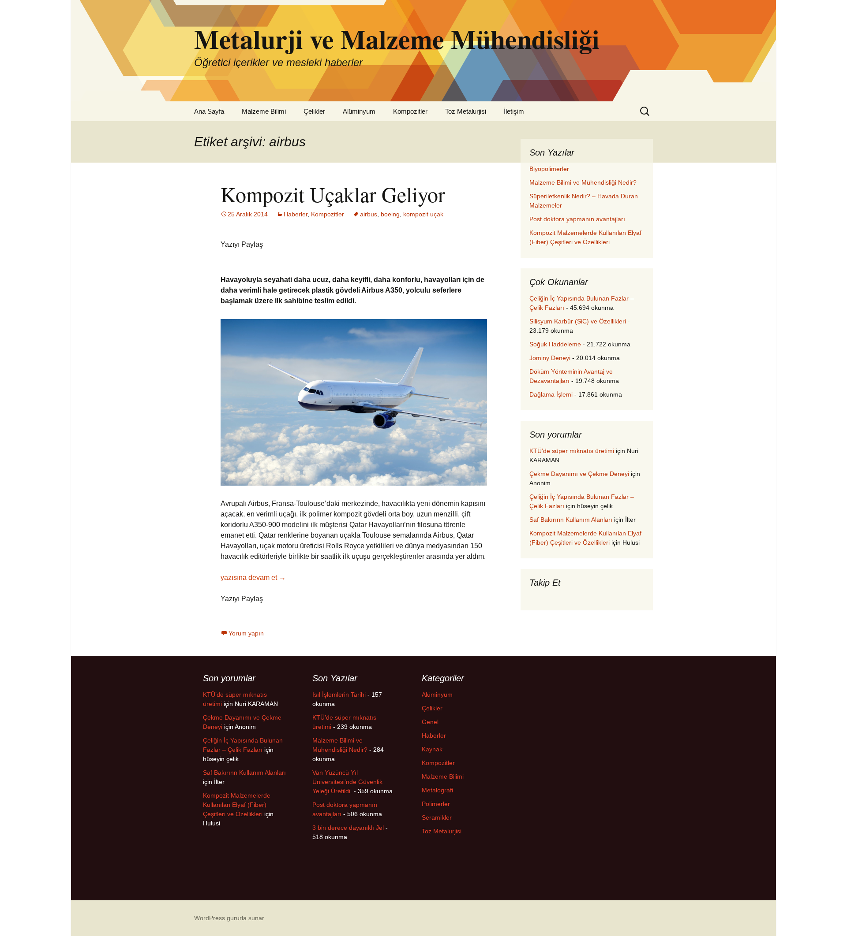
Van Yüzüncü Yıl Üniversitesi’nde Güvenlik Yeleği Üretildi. (347, 782)
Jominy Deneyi (549, 357)
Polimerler (436, 803)
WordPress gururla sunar (229, 917)
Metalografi (437, 790)
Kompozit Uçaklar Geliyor (333, 194)
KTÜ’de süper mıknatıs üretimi (571, 450)
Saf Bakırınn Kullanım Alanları (570, 519)
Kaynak (432, 749)
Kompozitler (410, 111)
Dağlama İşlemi (551, 394)
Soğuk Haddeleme (555, 344)
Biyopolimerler (549, 168)
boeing (390, 214)
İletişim (514, 111)
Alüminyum (359, 111)
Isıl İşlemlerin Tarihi (339, 694)
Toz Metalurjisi (465, 111)
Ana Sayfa (209, 111)
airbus (368, 214)
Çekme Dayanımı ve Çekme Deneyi (579, 473)
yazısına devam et (253, 577)
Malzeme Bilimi (264, 111)
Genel (430, 721)
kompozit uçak (423, 214)
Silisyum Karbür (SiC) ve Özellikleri (577, 321)
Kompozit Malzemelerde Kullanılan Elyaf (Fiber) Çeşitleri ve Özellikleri (236, 804)
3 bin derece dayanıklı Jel (348, 827)
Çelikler (314, 111)
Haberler (295, 214)
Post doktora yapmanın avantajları (577, 219)
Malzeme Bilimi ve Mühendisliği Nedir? (583, 182)
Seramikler (437, 817)
